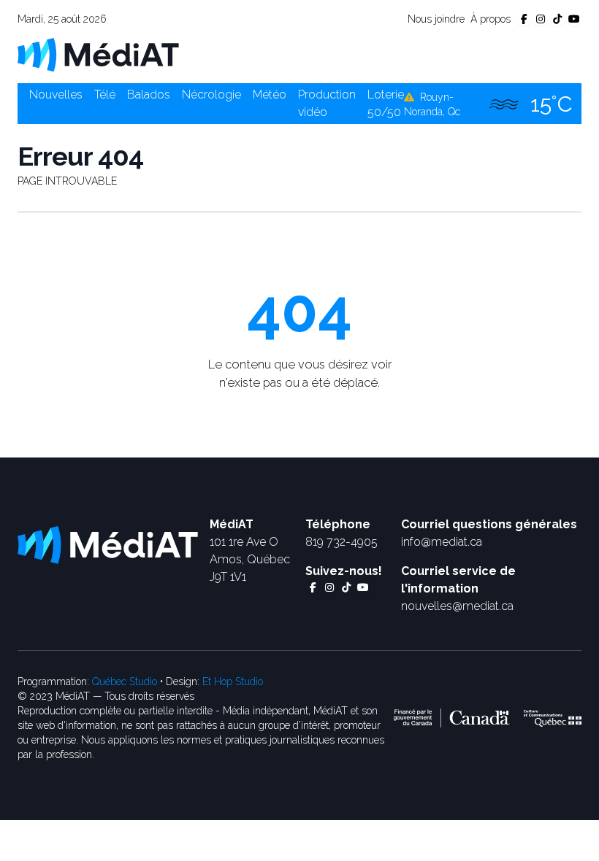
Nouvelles (56, 94)
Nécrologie (211, 94)
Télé (104, 94)
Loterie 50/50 (385, 103)
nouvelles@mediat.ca (457, 606)
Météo (269, 94)
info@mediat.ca (441, 542)
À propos (490, 19)
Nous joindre (436, 19)
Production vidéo (327, 103)
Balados (148, 94)
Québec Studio (124, 681)
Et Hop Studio (232, 681)
